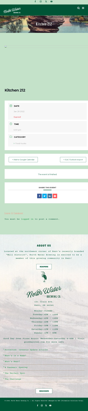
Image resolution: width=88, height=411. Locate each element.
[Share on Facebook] (39, 196)
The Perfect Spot (15, 373)
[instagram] (42, 405)
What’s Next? (12, 362)
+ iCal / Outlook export (73, 160)
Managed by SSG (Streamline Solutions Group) (66, 401)
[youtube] (50, 405)
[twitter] (46, 405)
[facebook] (38, 405)
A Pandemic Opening (16, 367)
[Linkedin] (49, 196)
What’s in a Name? (15, 356)
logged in (27, 219)
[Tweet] (44, 196)
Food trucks (20, 143)
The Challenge (13, 379)
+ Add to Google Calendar (23, 160)
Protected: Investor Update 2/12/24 (26, 350)
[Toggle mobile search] (78, 8)
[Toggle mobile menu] (83, 8)
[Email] (55, 196)
